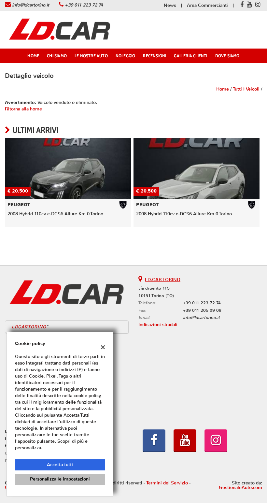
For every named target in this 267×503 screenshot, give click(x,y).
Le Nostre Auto (91, 56)
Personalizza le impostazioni (60, 479)
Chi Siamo (57, 56)
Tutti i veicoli (246, 89)
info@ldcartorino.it (30, 5)
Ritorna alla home (23, 109)
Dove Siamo (227, 56)
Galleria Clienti (190, 56)
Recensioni (154, 56)
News (170, 5)
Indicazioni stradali (157, 325)
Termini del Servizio (167, 483)
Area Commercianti (207, 5)
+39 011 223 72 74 (84, 5)
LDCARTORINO (29, 326)
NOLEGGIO (125, 56)
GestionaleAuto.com (240, 487)
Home (33, 56)
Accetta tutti (60, 465)
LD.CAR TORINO (162, 280)
